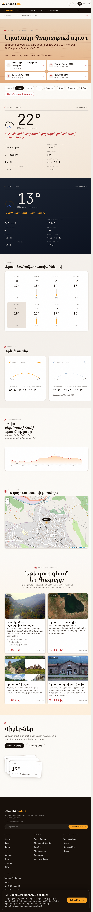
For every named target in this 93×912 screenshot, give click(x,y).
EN (89, 4)
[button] (7, 499)
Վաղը (29, 88)
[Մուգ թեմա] (74, 4)
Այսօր (19, 88)
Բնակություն (40, 851)
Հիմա (9, 88)
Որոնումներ (69, 847)
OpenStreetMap (83, 547)
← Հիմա (85, 16)
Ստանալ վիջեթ (14, 746)
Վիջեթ (66, 851)
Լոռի (17, 16)
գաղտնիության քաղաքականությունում (23, 906)
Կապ (7, 882)
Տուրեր (37, 847)
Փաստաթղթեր (35, 746)
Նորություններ (70, 839)
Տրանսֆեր (39, 855)
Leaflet (73, 547)
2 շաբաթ (72, 88)
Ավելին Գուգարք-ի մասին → (19, 94)
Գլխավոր (8, 16)
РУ (84, 4)
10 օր (61, 88)
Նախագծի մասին (13, 878)
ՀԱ (80, 4)
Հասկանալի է (77, 900)
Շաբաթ (49, 88)
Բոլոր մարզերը (41, 839)
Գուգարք (25, 16)
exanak (15, 810)
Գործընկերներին (12, 886)
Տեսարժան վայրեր (42, 843)
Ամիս (83, 88)
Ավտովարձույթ (41, 859)
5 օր (39, 88)
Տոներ (66, 843)
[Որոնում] (69, 4)
